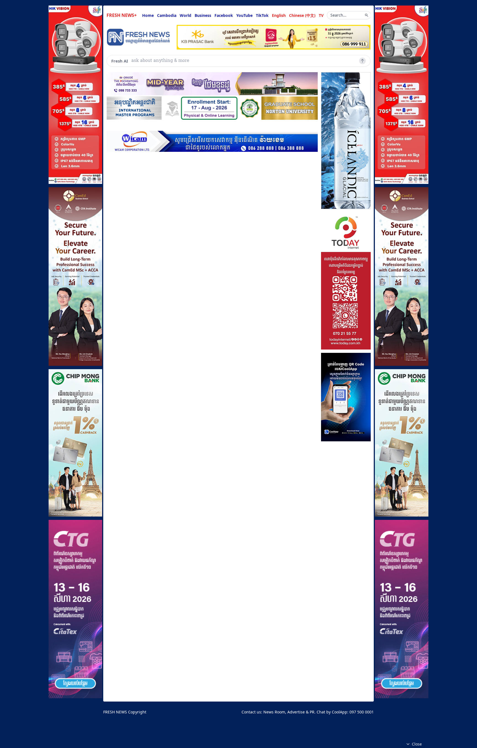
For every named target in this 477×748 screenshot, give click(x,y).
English (279, 15)
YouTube (244, 15)
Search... (338, 15)
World (185, 15)
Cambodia (166, 15)
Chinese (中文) (302, 15)
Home (148, 15)
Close (417, 744)
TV (321, 15)
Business (203, 15)
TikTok (262, 15)
